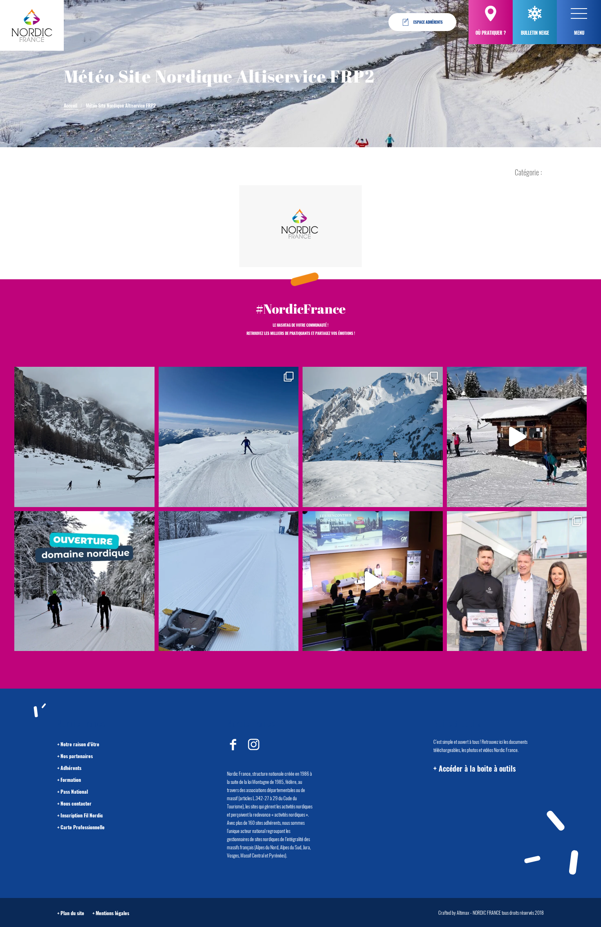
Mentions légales (112, 912)
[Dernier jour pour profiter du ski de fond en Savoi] (84, 437)
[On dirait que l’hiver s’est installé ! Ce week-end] (517, 437)
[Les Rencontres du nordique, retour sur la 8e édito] (373, 581)
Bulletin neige (535, 32)
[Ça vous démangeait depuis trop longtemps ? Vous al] (229, 581)
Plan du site (72, 912)
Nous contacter (76, 803)
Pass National (74, 791)
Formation (71, 779)
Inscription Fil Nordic (82, 815)
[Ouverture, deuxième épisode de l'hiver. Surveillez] (84, 581)
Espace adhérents (428, 22)
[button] (579, 13)
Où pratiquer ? (490, 32)
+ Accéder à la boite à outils (474, 768)
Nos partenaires (77, 755)
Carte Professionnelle (83, 827)
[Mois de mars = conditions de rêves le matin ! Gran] (229, 437)
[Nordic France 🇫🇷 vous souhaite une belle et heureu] (373, 437)
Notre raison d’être (80, 744)
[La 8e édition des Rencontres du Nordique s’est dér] (517, 581)
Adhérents (71, 767)
